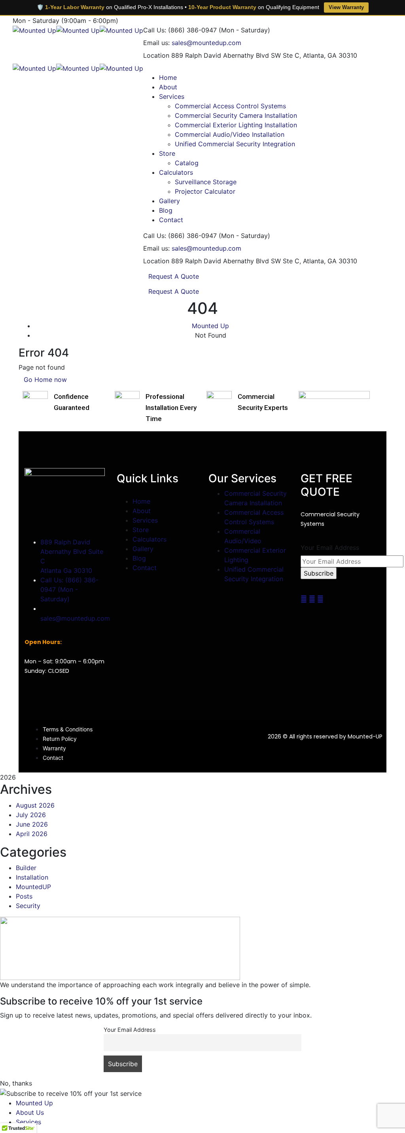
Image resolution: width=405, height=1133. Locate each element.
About (141, 511)
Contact (144, 568)
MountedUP (33, 887)
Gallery (142, 549)
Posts (24, 896)
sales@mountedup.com (206, 43)
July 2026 (31, 815)
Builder (26, 868)
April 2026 (31, 834)
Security (28, 906)
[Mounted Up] (34, 30)
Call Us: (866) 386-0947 (180, 30)
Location (156, 55)
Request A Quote (173, 276)
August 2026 (35, 805)
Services (145, 520)
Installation (32, 877)
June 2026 (32, 824)
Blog (139, 558)
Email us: (156, 43)
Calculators (149, 539)
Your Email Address (330, 547)
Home (141, 501)
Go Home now (45, 379)
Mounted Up (210, 326)
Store (140, 530)
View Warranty (346, 7)
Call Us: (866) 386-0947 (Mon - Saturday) (69, 589)
